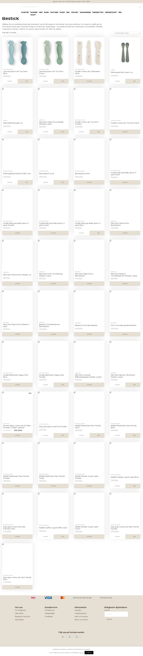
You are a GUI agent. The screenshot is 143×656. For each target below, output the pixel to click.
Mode (62, 12)
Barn (46, 12)
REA (120, 12)
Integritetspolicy (81, 613)
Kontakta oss (49, 610)
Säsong (74, 12)
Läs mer (9, 81)
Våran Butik (19, 613)
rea (68, 12)
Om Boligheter (20, 610)
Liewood (6, 423)
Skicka (109, 619)
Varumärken (85, 12)
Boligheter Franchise (22, 616)
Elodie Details (7, 171)
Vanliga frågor (50, 613)
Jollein (113, 70)
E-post (106, 610)
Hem (41, 12)
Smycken (54, 12)
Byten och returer (81, 620)
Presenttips (97, 12)
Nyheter (25, 12)
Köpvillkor (78, 610)
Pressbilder (49, 616)
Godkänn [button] (89, 652)
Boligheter (8, 6)
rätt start (42, 120)
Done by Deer (8, 69)
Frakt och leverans (81, 616)
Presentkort (111, 12)
